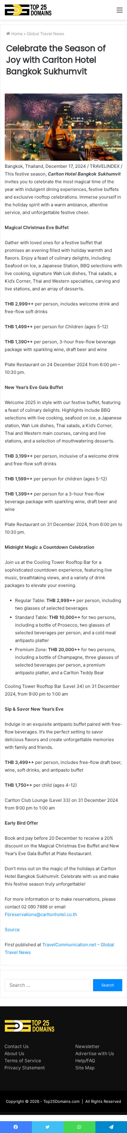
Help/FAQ (85, 1060)
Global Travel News (45, 33)
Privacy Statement (24, 1068)
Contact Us (16, 1046)
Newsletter (87, 1046)
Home (16, 33)
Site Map (85, 1068)
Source (12, 929)
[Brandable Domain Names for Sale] (28, 10)
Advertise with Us (94, 1053)
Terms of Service (22, 1060)
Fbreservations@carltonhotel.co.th (41, 914)
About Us (14, 1053)
